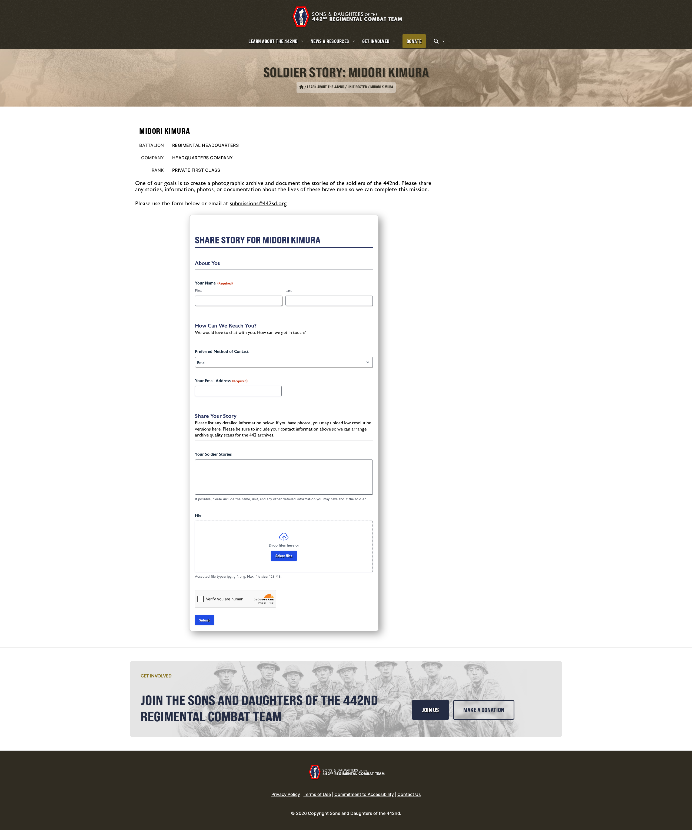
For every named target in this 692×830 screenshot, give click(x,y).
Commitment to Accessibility (364, 794)
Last (288, 291)
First (198, 291)
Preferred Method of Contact (222, 351)
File (198, 515)
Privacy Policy (285, 794)
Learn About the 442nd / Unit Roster (337, 87)
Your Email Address (221, 381)
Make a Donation (483, 709)
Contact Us (409, 794)
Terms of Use (317, 794)
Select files (283, 555)
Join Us (430, 709)
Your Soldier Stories (213, 454)
